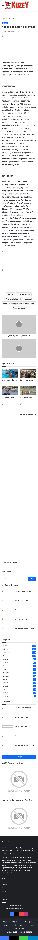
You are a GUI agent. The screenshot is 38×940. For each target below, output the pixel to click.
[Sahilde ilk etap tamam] (28, 407)
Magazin (6, 686)
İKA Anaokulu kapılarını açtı (24, 628)
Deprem (5, 696)
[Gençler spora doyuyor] (10, 373)
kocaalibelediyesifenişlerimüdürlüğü (19, 303)
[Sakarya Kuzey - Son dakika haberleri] (17, 5)
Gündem (6, 649)
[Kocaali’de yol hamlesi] (10, 482)
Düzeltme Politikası (22, 925)
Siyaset (5, 662)
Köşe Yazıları (7, 652)
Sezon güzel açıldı (26, 380)
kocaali (29, 299)
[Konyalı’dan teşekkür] (10, 390)
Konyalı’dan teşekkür (9, 397)
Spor (4, 656)
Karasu (5, 646)
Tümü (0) (19, 757)
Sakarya (5, 666)
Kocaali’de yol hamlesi (9, 562)
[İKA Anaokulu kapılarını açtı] (7, 631)
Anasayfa (5, 18)
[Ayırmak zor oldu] (28, 390)
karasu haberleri (14, 299)
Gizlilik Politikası (9, 925)
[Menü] (3, 6)
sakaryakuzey (19, 308)
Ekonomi (6, 676)
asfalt (11, 294)
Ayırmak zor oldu (26, 397)
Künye (33, 922)
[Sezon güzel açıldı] (28, 373)
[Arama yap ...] (35, 6)
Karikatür (6, 689)
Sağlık (5, 679)
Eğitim (5, 669)
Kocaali (11, 18)
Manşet (5, 683)
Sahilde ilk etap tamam (28, 414)
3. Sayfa (6, 673)
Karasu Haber (24, 294)
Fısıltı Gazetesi (8, 693)
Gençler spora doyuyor (10, 380)
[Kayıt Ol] (32, 6)
